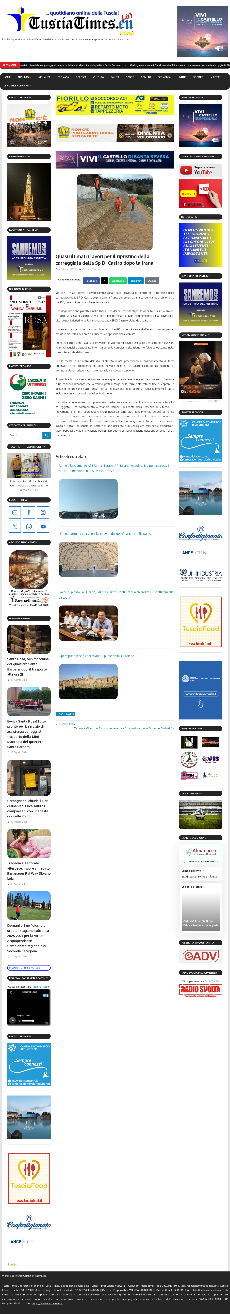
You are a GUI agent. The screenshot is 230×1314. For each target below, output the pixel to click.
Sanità (115, 77)
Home (7, 77)
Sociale (198, 77)
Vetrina (96, 269)
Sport (130, 77)
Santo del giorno (201, 874)
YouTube (33, 490)
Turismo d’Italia (66, 724)
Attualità (44, 77)
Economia (164, 77)
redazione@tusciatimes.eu (202, 1285)
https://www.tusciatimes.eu (47, 1303)
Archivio (23, 77)
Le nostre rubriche (16, 85)
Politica (81, 77)
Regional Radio (40, 986)
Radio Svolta (212, 981)
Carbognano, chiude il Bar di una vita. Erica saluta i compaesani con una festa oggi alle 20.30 (108, 65)
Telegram (136, 280)
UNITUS (182, 77)
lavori (70, 714)
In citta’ (215, 77)
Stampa (152, 280)
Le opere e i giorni (201, 908)
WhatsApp (118, 280)
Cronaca (63, 77)
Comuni (146, 77)
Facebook (91, 280)
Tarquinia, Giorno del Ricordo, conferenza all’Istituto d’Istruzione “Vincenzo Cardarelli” (123, 728)
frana (60, 714)
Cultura (98, 77)
